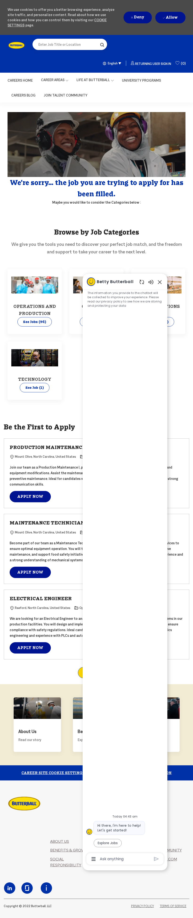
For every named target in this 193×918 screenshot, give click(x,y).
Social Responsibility (65, 862)
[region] (125, 570)
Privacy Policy (142, 906)
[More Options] (93, 859)
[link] (16, 45)
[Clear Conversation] (141, 282)
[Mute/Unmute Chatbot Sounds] (150, 281)
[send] (156, 859)
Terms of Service (173, 906)
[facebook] (10, 888)
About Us (59, 841)
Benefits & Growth (70, 850)
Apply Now (30, 496)
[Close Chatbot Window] (160, 282)
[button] (102, 44)
